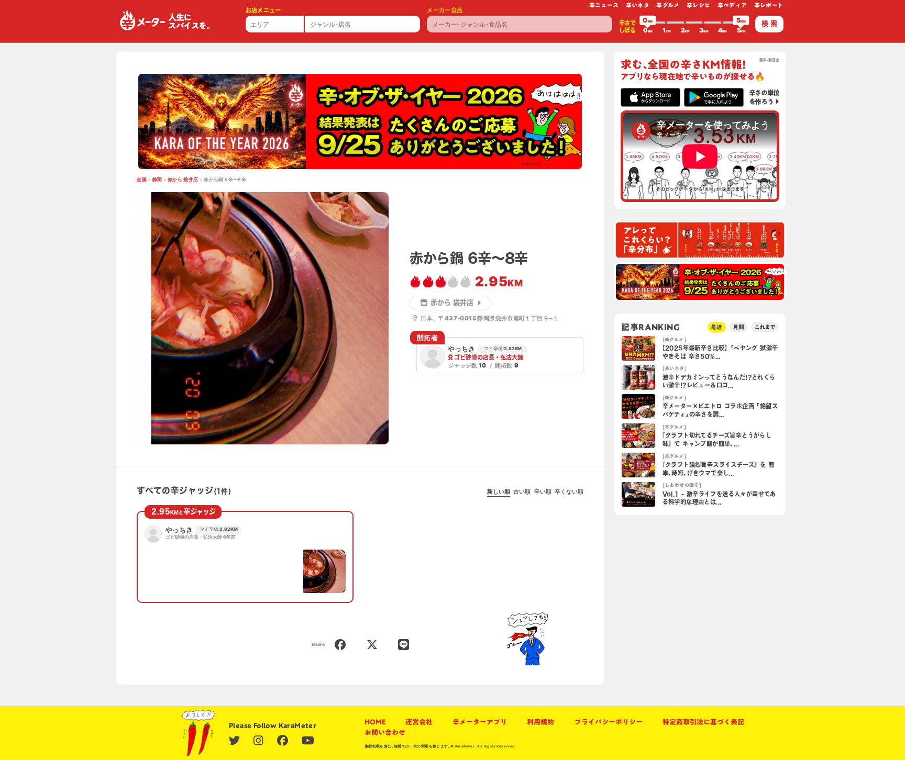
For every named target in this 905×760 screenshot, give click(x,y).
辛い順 (542, 491)
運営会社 (419, 721)
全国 (142, 179)
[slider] (648, 22)
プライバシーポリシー (609, 721)
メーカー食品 (444, 10)
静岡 (157, 179)
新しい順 (498, 491)
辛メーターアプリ (479, 721)
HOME (375, 721)
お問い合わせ (385, 732)
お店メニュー (263, 10)
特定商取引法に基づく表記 (703, 721)
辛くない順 (569, 491)
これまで (764, 327)
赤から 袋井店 (183, 179)
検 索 (769, 23)
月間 (738, 327)
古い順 (522, 491)
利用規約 (540, 721)
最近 (716, 327)
